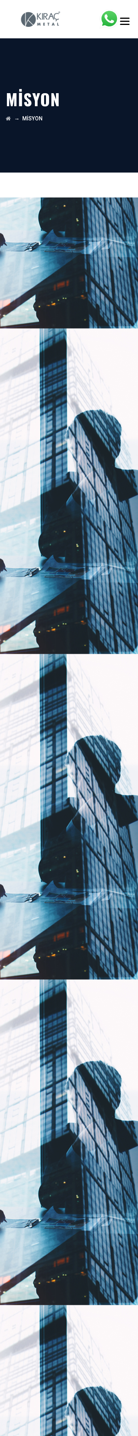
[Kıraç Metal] (41, 19)
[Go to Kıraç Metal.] (8, 118)
